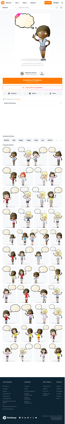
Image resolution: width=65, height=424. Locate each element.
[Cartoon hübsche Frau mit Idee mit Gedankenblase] (10, 156)
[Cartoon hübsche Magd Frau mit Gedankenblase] (25, 218)
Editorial (33, 3)
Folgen (42, 74)
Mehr (56, 398)
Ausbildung (6, 396)
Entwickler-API (7, 398)
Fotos (17, 3)
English (57, 386)
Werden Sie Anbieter (46, 394)
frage (36, 140)
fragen (29, 140)
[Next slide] (58, 140)
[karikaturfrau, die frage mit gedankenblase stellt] (40, 275)
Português (58, 391)
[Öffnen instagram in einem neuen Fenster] (22, 418)
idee (14, 140)
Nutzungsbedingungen (55, 419)
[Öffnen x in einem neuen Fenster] (33, 418)
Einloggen (56, 2)
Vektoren (8, 3)
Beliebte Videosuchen (28, 402)
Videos (24, 3)
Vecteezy (5, 389)
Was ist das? (18, 99)
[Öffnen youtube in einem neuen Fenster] (36, 418)
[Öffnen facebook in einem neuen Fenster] (19, 418)
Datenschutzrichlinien (55, 420)
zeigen (21, 140)
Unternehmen (7, 393)
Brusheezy (6, 386)
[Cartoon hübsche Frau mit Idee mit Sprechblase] (25, 197)
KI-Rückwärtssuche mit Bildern (9, 401)
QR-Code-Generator (8, 409)
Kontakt (45, 389)
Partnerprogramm (29, 391)
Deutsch (57, 393)
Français (57, 396)
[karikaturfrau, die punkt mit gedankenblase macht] (55, 275)
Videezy (5, 391)
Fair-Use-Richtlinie (55, 421)
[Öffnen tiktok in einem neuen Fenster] (30, 418)
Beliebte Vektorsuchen (28, 394)
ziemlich (6, 140)
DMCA (26, 389)
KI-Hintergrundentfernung (9, 405)
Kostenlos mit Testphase (32, 81)
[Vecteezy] (2, 2)
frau (42, 140)
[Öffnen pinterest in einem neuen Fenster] (28, 418)
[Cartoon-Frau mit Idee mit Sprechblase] (9, 294)
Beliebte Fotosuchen (27, 398)
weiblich (50, 140)
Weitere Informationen (10, 103)
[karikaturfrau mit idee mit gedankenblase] (55, 156)
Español (57, 389)
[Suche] (57, 7)
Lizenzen (26, 386)
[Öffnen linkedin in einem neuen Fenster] (25, 418)
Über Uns (45, 391)
